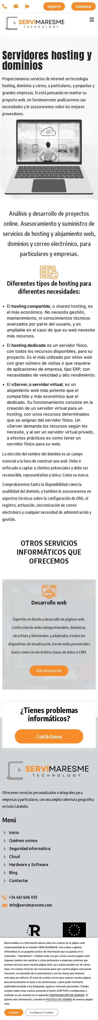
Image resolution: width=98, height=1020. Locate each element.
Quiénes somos (23, 840)
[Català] (28, 6)
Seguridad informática (29, 848)
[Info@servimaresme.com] (17, 6)
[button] (92, 19)
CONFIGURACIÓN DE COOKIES (66, 995)
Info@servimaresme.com (31, 904)
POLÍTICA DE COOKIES (59, 999)
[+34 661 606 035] (5, 6)
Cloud (14, 856)
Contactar (18, 880)
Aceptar (14, 1012)
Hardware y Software (28, 864)
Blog (13, 872)
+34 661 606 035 (23, 897)
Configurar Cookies (42, 1012)
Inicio (14, 832)
